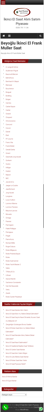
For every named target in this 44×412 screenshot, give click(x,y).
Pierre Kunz (10, 239)
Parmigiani (9, 225)
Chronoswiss (10, 121)
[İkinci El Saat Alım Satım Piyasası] (4, 36)
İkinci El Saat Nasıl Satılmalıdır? (17, 342)
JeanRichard (10, 189)
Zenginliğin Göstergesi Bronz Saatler (18, 324)
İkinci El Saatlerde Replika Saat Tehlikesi (20, 346)
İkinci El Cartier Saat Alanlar (15, 350)
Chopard (9, 117)
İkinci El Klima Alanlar (9, 377)
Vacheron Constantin (13, 282)
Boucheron (10, 89)
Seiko (8, 268)
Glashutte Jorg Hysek (13, 157)
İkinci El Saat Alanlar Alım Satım (17, 310)
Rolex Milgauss (11, 250)
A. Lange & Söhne (12, 67)
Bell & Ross (10, 78)
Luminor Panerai (11, 207)
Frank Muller (10, 146)
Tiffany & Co (10, 272)
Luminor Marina (11, 203)
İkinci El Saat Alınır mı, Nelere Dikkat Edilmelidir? (22, 314)
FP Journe (9, 139)
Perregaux (9, 232)
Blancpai (9, 85)
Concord (9, 124)
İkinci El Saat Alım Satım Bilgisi (16, 353)
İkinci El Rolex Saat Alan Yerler (16, 360)
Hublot (8, 171)
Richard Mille (10, 243)
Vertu (7, 290)
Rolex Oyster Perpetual (14, 297)
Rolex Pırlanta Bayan (13, 254)
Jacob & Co (10, 182)
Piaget (8, 236)
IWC (7, 178)
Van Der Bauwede (12, 286)
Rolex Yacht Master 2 (13, 264)
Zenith (8, 293)
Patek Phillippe (11, 228)
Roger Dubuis (10, 246)
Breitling (8, 96)
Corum (8, 128)
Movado (9, 214)
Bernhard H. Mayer (12, 81)
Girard (8, 153)
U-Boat (8, 275)
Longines (9, 196)
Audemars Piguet (12, 71)
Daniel (8, 132)
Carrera (8, 103)
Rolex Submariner (12, 261)
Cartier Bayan (10, 106)
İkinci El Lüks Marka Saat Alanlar (17, 357)
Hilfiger (8, 167)
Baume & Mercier (12, 74)
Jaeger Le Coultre (12, 185)
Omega (8, 218)
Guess (8, 164)
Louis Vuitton (10, 200)
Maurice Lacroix (11, 211)
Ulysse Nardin (11, 279)
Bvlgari (8, 99)
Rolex (8, 257)
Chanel (8, 114)
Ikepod (8, 175)
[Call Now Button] (5, 407)
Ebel (7, 135)
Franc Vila (9, 142)
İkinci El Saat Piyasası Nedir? (16, 364)
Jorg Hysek (10, 193)
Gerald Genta (10, 150)
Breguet (8, 92)
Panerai (8, 221)
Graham (9, 160)
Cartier (8, 110)
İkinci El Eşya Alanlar (9, 381)
